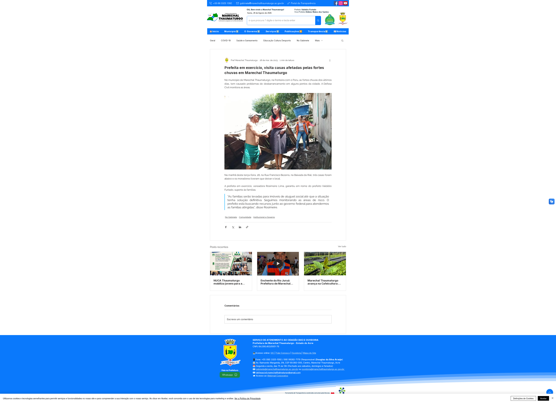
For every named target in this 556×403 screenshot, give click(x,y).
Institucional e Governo (264, 217)
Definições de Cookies (523, 398)
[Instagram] (341, 3)
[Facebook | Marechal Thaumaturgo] (336, 3)
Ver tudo (342, 246)
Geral (212, 40)
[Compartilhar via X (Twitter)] (233, 227)
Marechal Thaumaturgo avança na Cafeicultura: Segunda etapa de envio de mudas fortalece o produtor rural (323, 282)
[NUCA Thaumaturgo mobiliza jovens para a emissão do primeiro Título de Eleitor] (231, 263)
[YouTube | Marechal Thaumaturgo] (345, 3)
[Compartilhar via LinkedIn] (240, 227)
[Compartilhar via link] (247, 227)
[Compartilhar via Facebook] (225, 227)
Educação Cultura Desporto (277, 40)
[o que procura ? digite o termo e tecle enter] (318, 20)
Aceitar (543, 398)
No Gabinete (303, 40)
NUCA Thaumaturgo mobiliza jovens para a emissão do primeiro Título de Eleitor (231, 282)
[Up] (549, 392)
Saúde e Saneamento (247, 40)
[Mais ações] (330, 60)
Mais (317, 40)
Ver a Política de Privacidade (247, 398)
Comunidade (245, 217)
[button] (231, 31)
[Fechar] (552, 398)
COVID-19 (226, 40)
